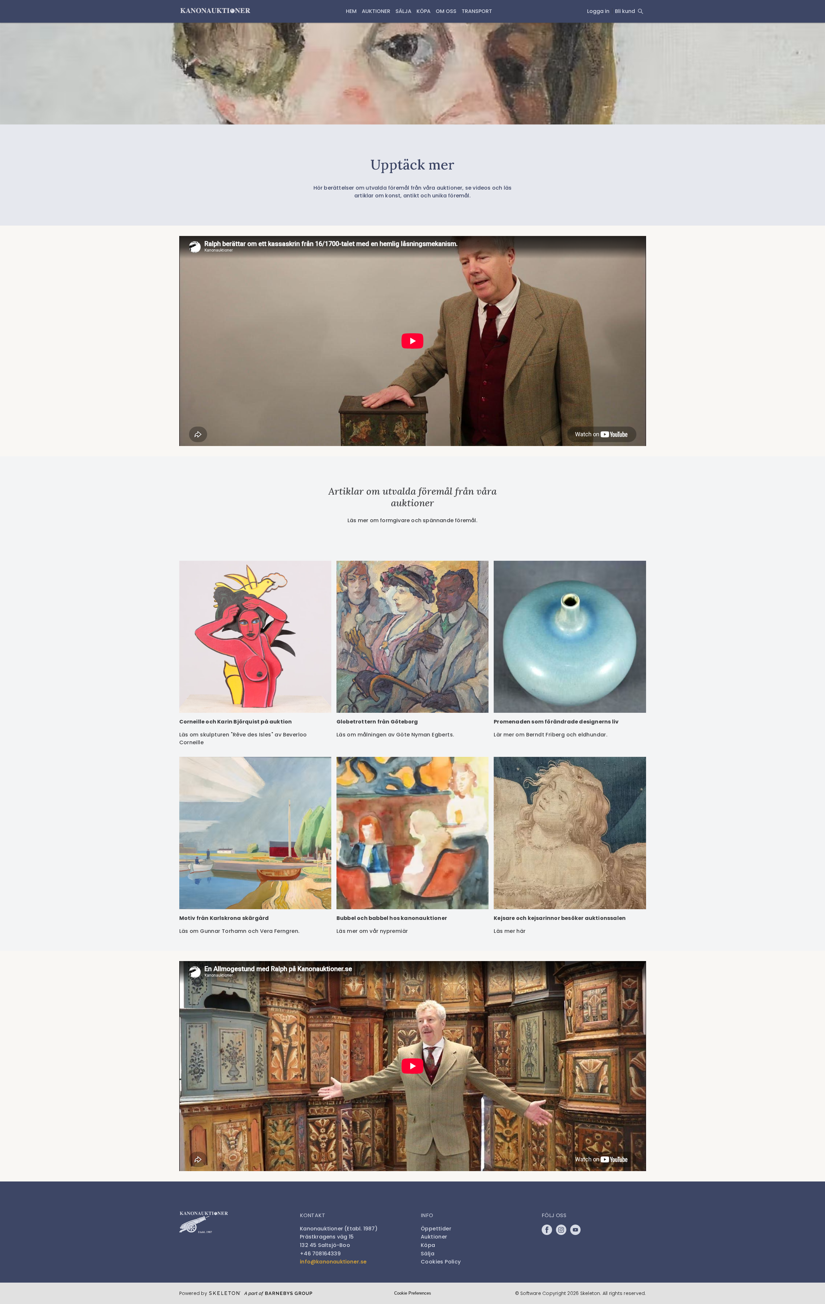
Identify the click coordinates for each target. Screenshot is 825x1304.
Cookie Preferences (412, 1293)
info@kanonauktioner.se (333, 1261)
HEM (351, 11)
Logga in (598, 11)
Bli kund (625, 11)
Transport (477, 11)
